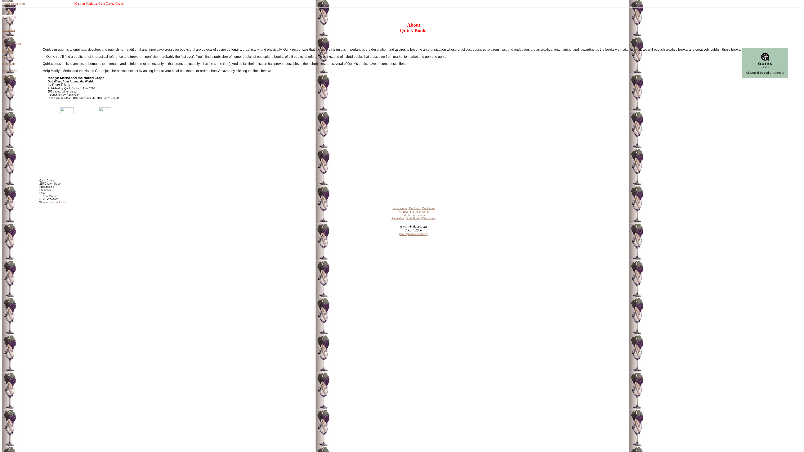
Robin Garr (8, 63)
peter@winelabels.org (413, 234)
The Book (8, 23)
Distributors (9, 77)
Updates (7, 57)
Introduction (9, 16)
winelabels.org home (13, 3)
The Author (8, 30)
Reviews (7, 37)
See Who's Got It (11, 43)
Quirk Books (9, 70)
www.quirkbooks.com (55, 202)
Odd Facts (8, 50)
